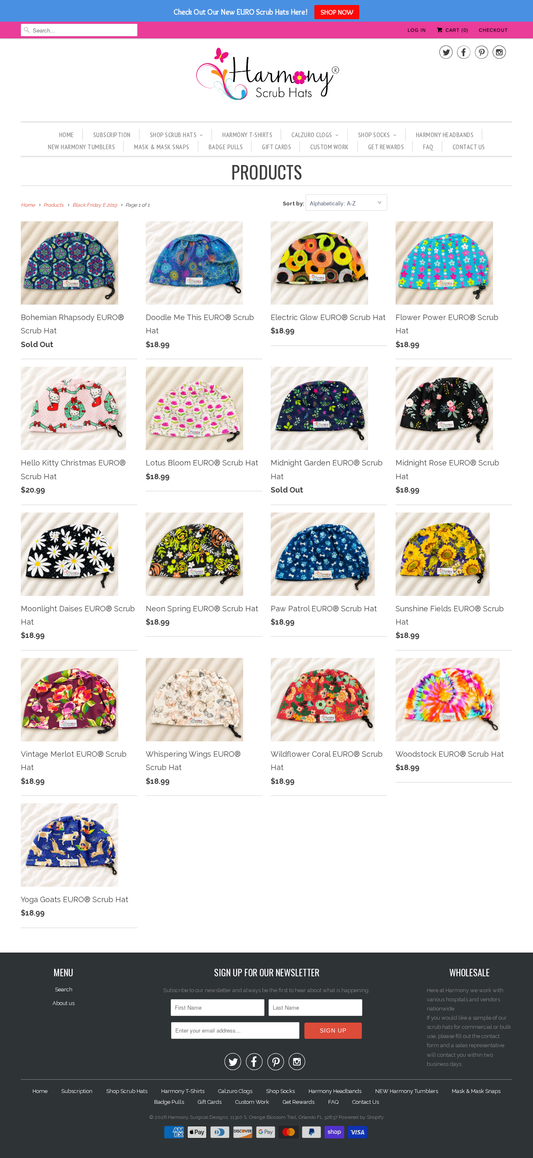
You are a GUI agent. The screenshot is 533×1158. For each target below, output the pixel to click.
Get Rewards (386, 147)
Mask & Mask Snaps (161, 147)
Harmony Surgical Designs (198, 1117)
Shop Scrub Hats (173, 134)
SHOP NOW (337, 12)
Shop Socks (374, 134)
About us (63, 1003)
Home (66, 134)
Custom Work (329, 147)
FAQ (428, 147)
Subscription (112, 134)
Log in (417, 30)
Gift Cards (276, 147)
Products (266, 172)
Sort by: (294, 203)
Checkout (493, 30)
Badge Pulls (226, 147)
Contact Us (469, 147)
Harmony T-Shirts (247, 134)
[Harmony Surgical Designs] (266, 79)
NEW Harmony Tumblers (81, 147)
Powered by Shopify (361, 1117)
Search (63, 989)
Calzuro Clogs (311, 134)
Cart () (456, 30)
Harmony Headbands (445, 134)
